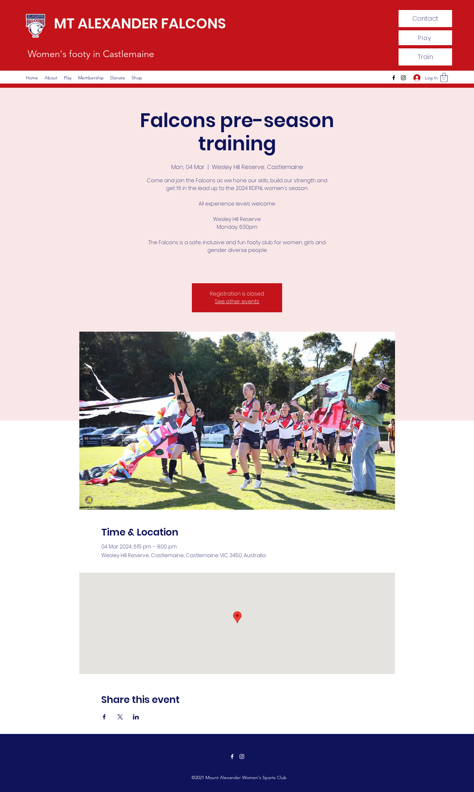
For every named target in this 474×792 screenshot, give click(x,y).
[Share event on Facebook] (104, 716)
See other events (237, 301)
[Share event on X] (120, 716)
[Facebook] (393, 78)
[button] (444, 77)
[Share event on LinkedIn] (136, 716)
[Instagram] (403, 78)
